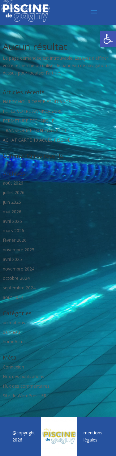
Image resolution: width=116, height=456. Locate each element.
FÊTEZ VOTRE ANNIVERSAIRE (32, 111)
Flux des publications (23, 376)
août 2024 (13, 297)
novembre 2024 (18, 269)
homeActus (14, 341)
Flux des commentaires (26, 386)
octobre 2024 (16, 278)
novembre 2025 (18, 250)
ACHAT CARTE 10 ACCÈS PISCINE (36, 140)
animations (14, 323)
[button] (108, 39)
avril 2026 (12, 221)
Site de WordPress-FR (24, 395)
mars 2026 (13, 230)
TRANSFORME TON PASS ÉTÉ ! (34, 130)
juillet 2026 (13, 192)
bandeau (11, 332)
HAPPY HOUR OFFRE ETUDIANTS (37, 101)
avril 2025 (12, 259)
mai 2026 (12, 212)
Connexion (13, 367)
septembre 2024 (19, 288)
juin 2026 (12, 202)
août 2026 (13, 183)
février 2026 (15, 240)
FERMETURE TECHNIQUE (28, 121)
